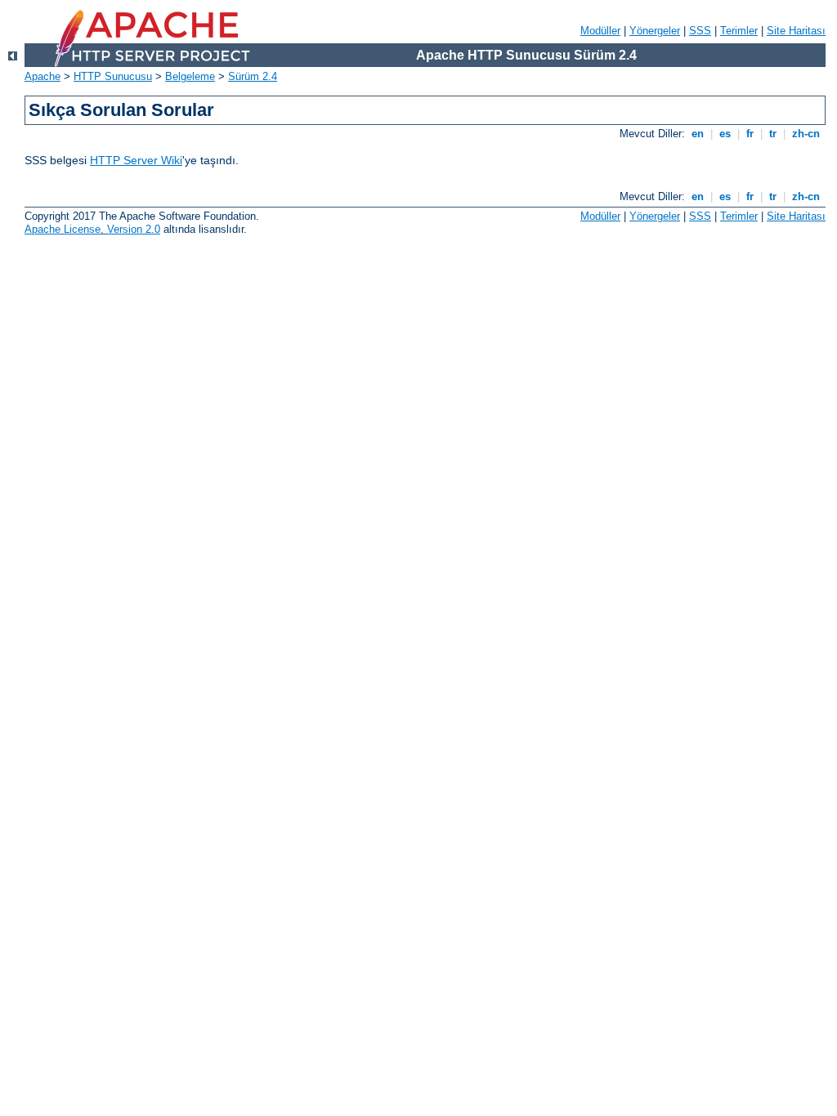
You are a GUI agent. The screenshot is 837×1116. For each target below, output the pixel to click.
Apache (42, 76)
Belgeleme (190, 76)
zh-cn (806, 133)
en (697, 133)
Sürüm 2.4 (252, 76)
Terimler (739, 31)
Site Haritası (796, 31)
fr (750, 133)
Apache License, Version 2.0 (92, 229)
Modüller (600, 31)
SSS (700, 31)
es (725, 133)
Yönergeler (654, 31)
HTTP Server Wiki (136, 160)
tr (773, 133)
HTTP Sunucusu (113, 76)
